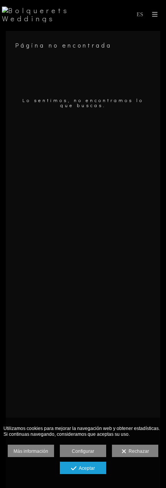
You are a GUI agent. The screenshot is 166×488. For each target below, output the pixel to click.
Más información (31, 451)
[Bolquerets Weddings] (42, 14)
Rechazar (137, 451)
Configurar (83, 451)
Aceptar (85, 468)
